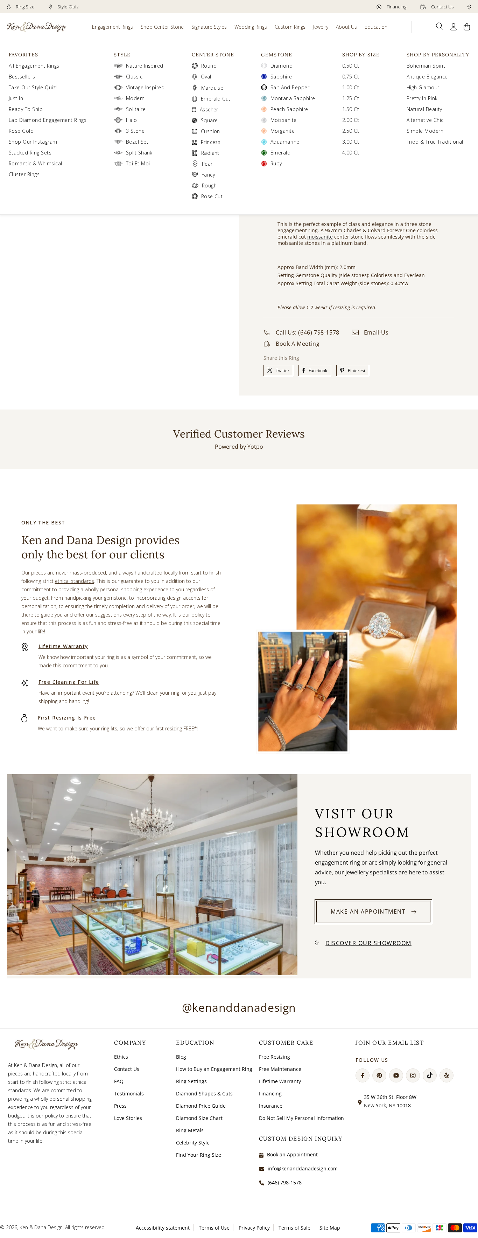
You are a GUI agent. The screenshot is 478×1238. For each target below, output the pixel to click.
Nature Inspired (144, 65)
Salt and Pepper (289, 87)
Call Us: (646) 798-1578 (307, 332)
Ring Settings (191, 1081)
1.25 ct (350, 98)
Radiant (210, 153)
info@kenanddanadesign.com (303, 1168)
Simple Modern (425, 131)
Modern (135, 98)
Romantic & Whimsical (35, 163)
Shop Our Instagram (33, 141)
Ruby (276, 163)
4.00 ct (350, 152)
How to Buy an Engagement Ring (214, 1069)
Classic (134, 76)
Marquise (212, 87)
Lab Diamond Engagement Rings (47, 120)
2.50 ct (350, 131)
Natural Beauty (424, 109)
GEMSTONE (276, 54)
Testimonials (129, 1093)
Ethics (121, 1056)
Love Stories (128, 1118)
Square (209, 120)
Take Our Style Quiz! (33, 87)
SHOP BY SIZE (361, 54)
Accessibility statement (163, 1227)
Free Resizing (274, 1056)
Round (209, 65)
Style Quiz (67, 7)
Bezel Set (137, 141)
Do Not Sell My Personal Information (301, 1118)
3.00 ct (350, 141)
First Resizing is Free (67, 717)
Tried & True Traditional (435, 141)
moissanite (320, 236)
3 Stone (135, 131)
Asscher (209, 109)
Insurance (270, 1105)
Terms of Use (214, 1227)
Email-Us (376, 332)
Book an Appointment (292, 1154)
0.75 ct (350, 76)
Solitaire (136, 109)
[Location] (469, 7)
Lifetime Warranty (63, 646)
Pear (207, 163)
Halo (131, 120)
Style (122, 54)
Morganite (282, 131)
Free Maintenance (280, 1069)
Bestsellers (22, 76)
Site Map (329, 1227)
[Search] (439, 26)
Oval (206, 76)
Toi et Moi (138, 163)
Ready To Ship (26, 109)
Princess (211, 142)
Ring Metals (190, 1130)
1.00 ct (350, 87)
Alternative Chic (425, 120)
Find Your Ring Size (198, 1154)
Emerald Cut (216, 98)
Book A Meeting (297, 344)
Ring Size (25, 7)
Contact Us (442, 7)
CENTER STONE (213, 54)
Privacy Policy (254, 1227)
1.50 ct (350, 109)
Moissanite (283, 120)
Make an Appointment (368, 911)
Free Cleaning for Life (68, 682)
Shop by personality (438, 54)
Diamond (281, 65)
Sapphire (281, 76)
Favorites (23, 54)
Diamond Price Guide (201, 1105)
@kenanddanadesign (239, 1007)
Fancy (208, 174)
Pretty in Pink (422, 98)
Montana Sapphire (292, 98)
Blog (181, 1056)
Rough (209, 185)
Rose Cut (212, 196)
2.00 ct (350, 120)
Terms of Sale (294, 1227)
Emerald (280, 152)
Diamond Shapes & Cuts (204, 1093)
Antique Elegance (427, 76)
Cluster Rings (24, 174)
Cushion (210, 131)
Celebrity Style (193, 1142)
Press (120, 1105)
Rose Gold (21, 131)
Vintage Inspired (145, 87)
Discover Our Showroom (368, 943)
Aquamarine (285, 141)
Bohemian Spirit (426, 65)
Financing (396, 7)
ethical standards (74, 581)
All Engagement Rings (34, 65)
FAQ (119, 1081)
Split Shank (139, 152)
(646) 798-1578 (285, 1182)
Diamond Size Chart (199, 1118)
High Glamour (423, 87)
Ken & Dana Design (41, 1227)
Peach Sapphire (289, 109)
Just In (16, 98)
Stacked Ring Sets (30, 152)
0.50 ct (350, 65)
